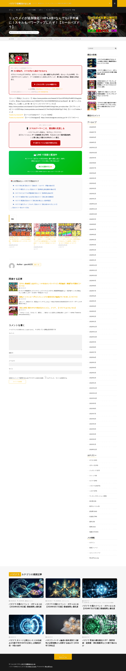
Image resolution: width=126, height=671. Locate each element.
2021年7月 (92, 413)
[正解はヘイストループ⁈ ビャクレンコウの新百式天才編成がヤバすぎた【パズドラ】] (13, 300)
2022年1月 (92, 383)
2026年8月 (92, 127)
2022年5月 (92, 362)
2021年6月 (92, 419)
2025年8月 (92, 163)
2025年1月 (92, 198)
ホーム (11, 10)
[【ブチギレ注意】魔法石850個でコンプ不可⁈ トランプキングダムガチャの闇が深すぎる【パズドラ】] (91, 106)
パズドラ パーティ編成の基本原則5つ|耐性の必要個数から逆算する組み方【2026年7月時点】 (62, 643)
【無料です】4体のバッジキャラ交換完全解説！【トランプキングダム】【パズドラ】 (106, 93)
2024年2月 (92, 255)
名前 (11, 353)
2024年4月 (92, 245)
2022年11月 (93, 332)
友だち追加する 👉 (45, 167)
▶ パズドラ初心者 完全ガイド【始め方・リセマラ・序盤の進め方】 (34, 185)
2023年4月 (92, 306)
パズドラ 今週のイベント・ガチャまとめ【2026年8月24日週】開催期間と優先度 (107, 72)
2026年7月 (92, 132)
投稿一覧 (36, 264)
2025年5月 (92, 178)
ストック (92, 475)
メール (12, 360)
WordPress (48, 666)
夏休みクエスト (29, 600)
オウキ (91, 460)
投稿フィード (93, 547)
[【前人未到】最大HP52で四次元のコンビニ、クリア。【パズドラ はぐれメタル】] (13, 311)
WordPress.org (94, 558)
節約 (90, 521)
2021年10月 (93, 398)
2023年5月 (92, 301)
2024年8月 (92, 224)
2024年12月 (93, 204)
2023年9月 (92, 280)
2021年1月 (92, 444)
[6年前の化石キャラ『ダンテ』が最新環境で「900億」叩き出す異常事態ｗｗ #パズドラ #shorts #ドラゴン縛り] (91, 84)
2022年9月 (92, 342)
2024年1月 (92, 260)
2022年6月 (92, 357)
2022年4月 (92, 367)
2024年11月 (93, 209)
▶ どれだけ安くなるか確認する (45, 84)
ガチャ (41, 10)
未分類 (91, 501)
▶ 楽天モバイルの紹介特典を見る (45, 143)
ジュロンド (92, 470)
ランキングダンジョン (53, 10)
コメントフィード (94, 553)
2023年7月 (92, 291)
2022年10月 (93, 337)
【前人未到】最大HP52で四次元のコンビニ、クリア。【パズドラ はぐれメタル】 (47, 308)
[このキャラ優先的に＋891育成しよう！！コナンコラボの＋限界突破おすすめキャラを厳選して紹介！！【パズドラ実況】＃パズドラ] (69, 229)
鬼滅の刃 (92, 532)
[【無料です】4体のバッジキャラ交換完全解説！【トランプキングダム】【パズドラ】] (91, 95)
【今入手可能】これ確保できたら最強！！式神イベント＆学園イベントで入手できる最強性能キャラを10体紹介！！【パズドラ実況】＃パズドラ (45, 241)
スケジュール (65, 600)
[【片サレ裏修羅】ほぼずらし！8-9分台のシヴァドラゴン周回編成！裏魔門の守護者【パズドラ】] (13, 286)
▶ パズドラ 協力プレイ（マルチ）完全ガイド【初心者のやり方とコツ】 (35, 204)
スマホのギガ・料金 (69, 10)
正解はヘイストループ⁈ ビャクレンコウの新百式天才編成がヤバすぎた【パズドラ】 (48, 297)
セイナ (91, 480)
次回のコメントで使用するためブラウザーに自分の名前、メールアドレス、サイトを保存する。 (38, 378)
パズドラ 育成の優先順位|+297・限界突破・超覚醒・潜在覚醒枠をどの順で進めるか (99, 643)
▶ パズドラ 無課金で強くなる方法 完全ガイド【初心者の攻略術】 (33, 197)
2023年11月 (93, 270)
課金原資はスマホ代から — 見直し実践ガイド (49, 89)
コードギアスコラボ (95, 602)
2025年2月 (92, 193)
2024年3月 (92, 250)
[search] (115, 48)
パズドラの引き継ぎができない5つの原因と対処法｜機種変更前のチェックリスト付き (106, 61)
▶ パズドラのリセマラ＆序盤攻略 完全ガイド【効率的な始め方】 (33, 193)
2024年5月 (92, 239)
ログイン (92, 542)
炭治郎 (91, 511)
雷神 (90, 527)
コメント (11, 333)
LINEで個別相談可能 (43, 91)
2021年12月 (93, 388)
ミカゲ (91, 491)
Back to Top (63, 657)
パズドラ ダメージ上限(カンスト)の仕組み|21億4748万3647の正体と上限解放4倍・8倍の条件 (25, 643)
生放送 (91, 516)
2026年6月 (92, 137)
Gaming (29, 32)
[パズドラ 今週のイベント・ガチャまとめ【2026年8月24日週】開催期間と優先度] (91, 73)
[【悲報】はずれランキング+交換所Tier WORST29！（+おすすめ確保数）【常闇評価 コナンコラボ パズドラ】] (20, 229)
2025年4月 (92, 183)
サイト (11, 368)
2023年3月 (92, 311)
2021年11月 (93, 393)
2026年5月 (92, 142)
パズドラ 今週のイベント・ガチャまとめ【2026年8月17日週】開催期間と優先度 (62, 605)
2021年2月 (92, 439)
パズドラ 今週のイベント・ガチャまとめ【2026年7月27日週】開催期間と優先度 (98, 607)
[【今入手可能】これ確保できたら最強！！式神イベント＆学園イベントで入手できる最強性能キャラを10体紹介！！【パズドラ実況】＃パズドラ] (45, 229)
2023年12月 (93, 265)
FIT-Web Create (31, 666)
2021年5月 (92, 424)
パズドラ (22, 32)
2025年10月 (93, 152)
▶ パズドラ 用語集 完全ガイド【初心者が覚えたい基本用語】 (32, 200)
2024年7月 (92, 229)
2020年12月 (93, 449)
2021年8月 (92, 408)
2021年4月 (92, 429)
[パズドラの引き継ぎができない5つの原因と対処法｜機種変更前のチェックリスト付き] (91, 62)
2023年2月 (92, 316)
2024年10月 (93, 214)
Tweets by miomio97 (16, 115)
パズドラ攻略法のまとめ (28, 664)
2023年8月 (92, 285)
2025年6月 (92, 173)
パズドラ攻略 (31, 10)
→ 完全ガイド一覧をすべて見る (20, 207)
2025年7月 (92, 168)
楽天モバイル (93, 506)
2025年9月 (92, 158)
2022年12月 (93, 326)
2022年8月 (92, 347)
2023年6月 (92, 296)
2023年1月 (92, 321)
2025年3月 (92, 188)
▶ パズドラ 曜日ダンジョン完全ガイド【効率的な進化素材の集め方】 (34, 189)
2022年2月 (92, 378)
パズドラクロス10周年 (107, 602)
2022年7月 (92, 352)
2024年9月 (92, 219)
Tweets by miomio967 (16, 117)
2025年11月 (93, 147)
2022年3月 (92, 372)
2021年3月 (92, 434)
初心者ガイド (20, 10)
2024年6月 (92, 234)
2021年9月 (92, 403)
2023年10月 (93, 275)
